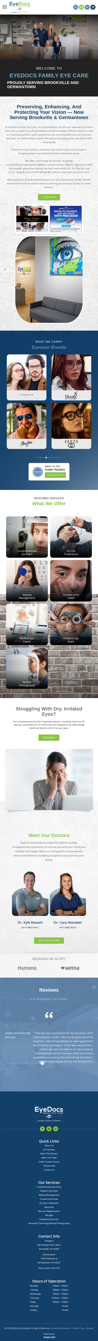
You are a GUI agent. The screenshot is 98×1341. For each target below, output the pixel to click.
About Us (49, 1074)
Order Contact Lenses (49, 1090)
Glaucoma (49, 1135)
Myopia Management (49, 1123)
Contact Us (49, 1098)
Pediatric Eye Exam (49, 1119)
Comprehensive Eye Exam (49, 1115)
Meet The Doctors (49, 1082)
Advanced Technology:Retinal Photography (49, 1151)
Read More (49, 666)
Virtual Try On (55, 403)
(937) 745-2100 (53, 1196)
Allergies (49, 1143)
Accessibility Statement (60, 1256)
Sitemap (89, 1256)
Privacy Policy (78, 1256)
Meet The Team (49, 1086)
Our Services (49, 1078)
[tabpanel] (30, 830)
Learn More (49, 197)
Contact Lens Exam (49, 1127)
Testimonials (49, 1094)
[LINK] (27, 445)
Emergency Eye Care (49, 1147)
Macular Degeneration (49, 1139)
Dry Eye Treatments (49, 1131)
